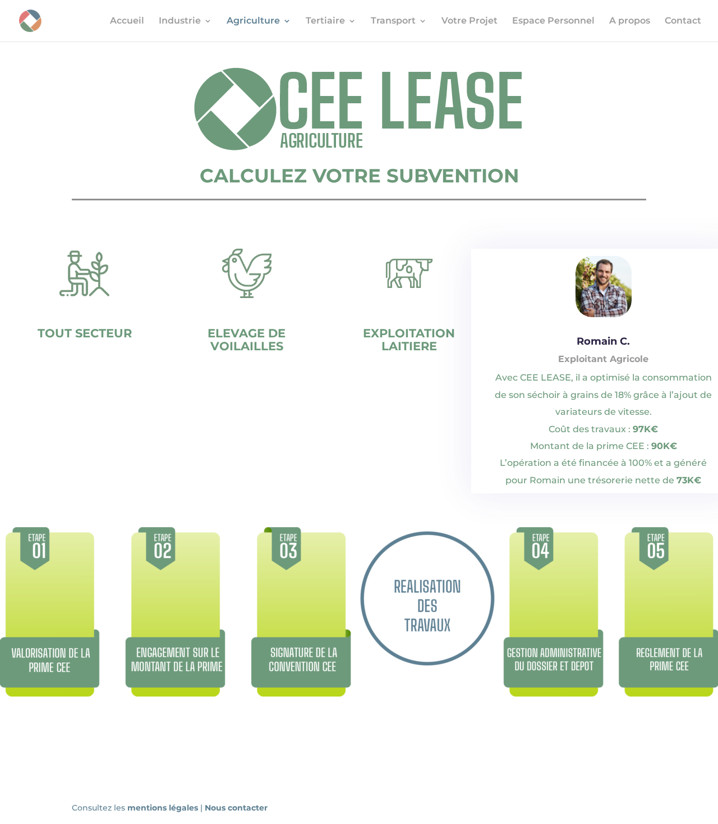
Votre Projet (469, 21)
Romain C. (603, 341)
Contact (683, 21)
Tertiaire (325, 21)
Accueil (127, 21)
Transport (393, 21)
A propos (629, 21)
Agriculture (253, 21)
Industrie (180, 21)
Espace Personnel (553, 21)
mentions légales (163, 808)
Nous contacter (236, 808)
